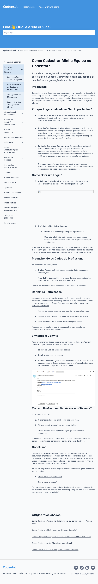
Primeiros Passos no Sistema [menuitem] (8, 69)
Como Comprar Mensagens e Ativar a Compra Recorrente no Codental (61, 536)
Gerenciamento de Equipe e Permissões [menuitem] (14, 87)
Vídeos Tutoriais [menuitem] (11, 197)
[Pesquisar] (92, 32)
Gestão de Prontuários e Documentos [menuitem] (10, 122)
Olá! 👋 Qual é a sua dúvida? (27, 27)
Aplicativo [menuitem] (8, 187)
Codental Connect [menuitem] (11, 177)
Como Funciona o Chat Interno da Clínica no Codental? (54, 530)
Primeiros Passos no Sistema (32, 50)
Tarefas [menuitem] (7, 172)
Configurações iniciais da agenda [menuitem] (14, 78)
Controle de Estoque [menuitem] (12, 192)
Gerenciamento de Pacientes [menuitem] (10, 113)
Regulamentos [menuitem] (10, 223)
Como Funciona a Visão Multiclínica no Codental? (52, 543)
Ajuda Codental (9, 50)
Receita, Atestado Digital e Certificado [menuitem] (11, 150)
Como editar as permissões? (50, 476)
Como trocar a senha (64, 365)
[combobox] (46, 32)
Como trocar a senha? (47, 482)
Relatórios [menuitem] (8, 142)
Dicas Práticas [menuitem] (10, 203)
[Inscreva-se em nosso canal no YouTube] (93, 568)
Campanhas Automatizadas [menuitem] (10, 166)
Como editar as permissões (76, 136)
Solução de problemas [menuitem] (9, 216)
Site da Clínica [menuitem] (10, 182)
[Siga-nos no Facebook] (76, 568)
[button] (22, 67)
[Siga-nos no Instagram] (82, 568)
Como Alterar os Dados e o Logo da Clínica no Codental (55, 549)
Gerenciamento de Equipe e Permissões (65, 50)
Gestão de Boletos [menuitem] (8, 158)
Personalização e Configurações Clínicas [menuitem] (14, 104)
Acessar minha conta (49, 7)
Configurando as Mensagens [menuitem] (14, 95)
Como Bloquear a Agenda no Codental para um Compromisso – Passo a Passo (62, 522)
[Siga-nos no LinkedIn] (87, 568)
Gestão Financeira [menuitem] (8, 130)
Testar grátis (29, 7)
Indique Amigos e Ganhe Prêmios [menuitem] (11, 209)
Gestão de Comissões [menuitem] (13, 137)
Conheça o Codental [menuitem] (12, 62)
